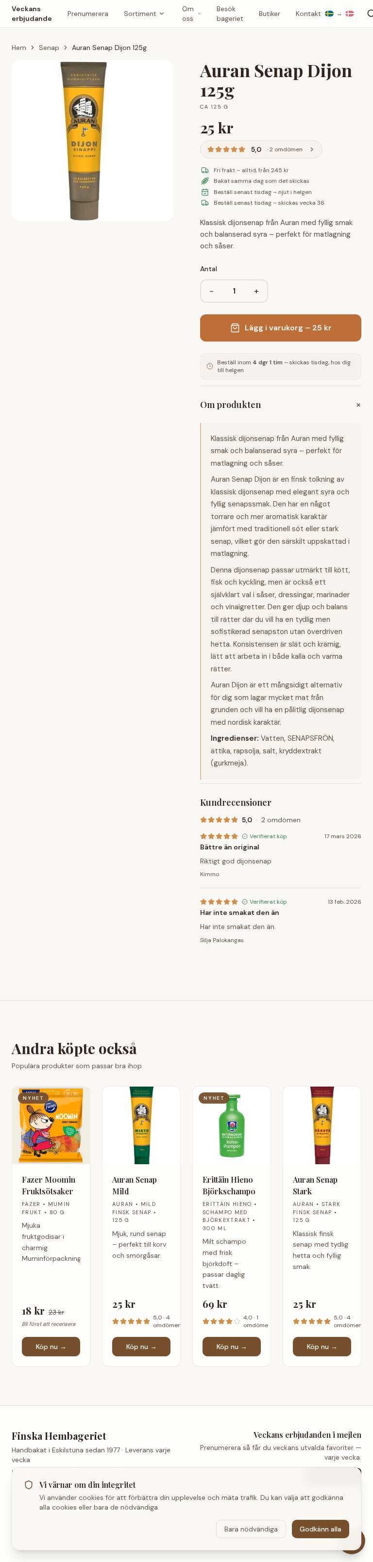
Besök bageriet (230, 13)
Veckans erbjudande (32, 13)
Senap (49, 47)
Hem (19, 47)
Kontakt (308, 13)
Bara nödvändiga (251, 1529)
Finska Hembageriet (59, 1435)
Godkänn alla (320, 1529)
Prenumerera (88, 13)
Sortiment (140, 13)
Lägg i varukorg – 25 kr (288, 328)
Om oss (188, 13)
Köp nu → (51, 1346)
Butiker (269, 13)
